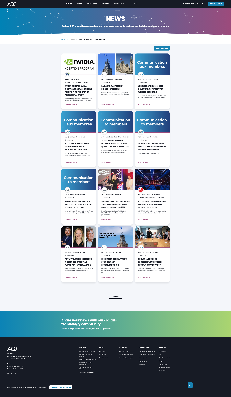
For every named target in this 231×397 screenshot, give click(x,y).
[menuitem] (60, 387)
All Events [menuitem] (102, 351)
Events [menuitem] (79, 4)
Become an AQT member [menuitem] (87, 351)
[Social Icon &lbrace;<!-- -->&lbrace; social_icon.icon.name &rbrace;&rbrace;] (8, 373)
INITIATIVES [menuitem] (105, 4)
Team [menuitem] (160, 361)
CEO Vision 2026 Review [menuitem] (147, 354)
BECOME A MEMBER (216, 4)
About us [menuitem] (132, 4)
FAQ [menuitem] (160, 354)
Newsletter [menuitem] (142, 364)
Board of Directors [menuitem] (164, 358)
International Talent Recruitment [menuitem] (85, 363)
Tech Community (100, 39)
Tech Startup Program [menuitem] (126, 358)
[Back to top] (190, 385)
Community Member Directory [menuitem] (85, 368)
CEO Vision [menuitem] (102, 354)
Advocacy (73, 39)
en (202, 4)
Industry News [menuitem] (143, 358)
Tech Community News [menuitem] (86, 372)
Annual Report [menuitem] (143, 361)
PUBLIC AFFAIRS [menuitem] (92, 4)
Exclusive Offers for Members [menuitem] (85, 355)
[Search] (198, 3)
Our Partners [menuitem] (163, 364)
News (80, 39)
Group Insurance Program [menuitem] (87, 359)
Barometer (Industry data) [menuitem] (147, 351)
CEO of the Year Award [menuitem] (126, 354)
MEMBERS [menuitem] (69, 4)
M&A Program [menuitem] (103, 358)
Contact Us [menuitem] (162, 371)
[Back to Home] (11, 4)
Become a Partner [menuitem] (164, 367)
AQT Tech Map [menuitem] (123, 351)
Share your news (162, 48)
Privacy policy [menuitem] (42, 387)
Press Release (88, 39)
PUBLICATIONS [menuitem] (119, 4)
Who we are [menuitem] (162, 351)
